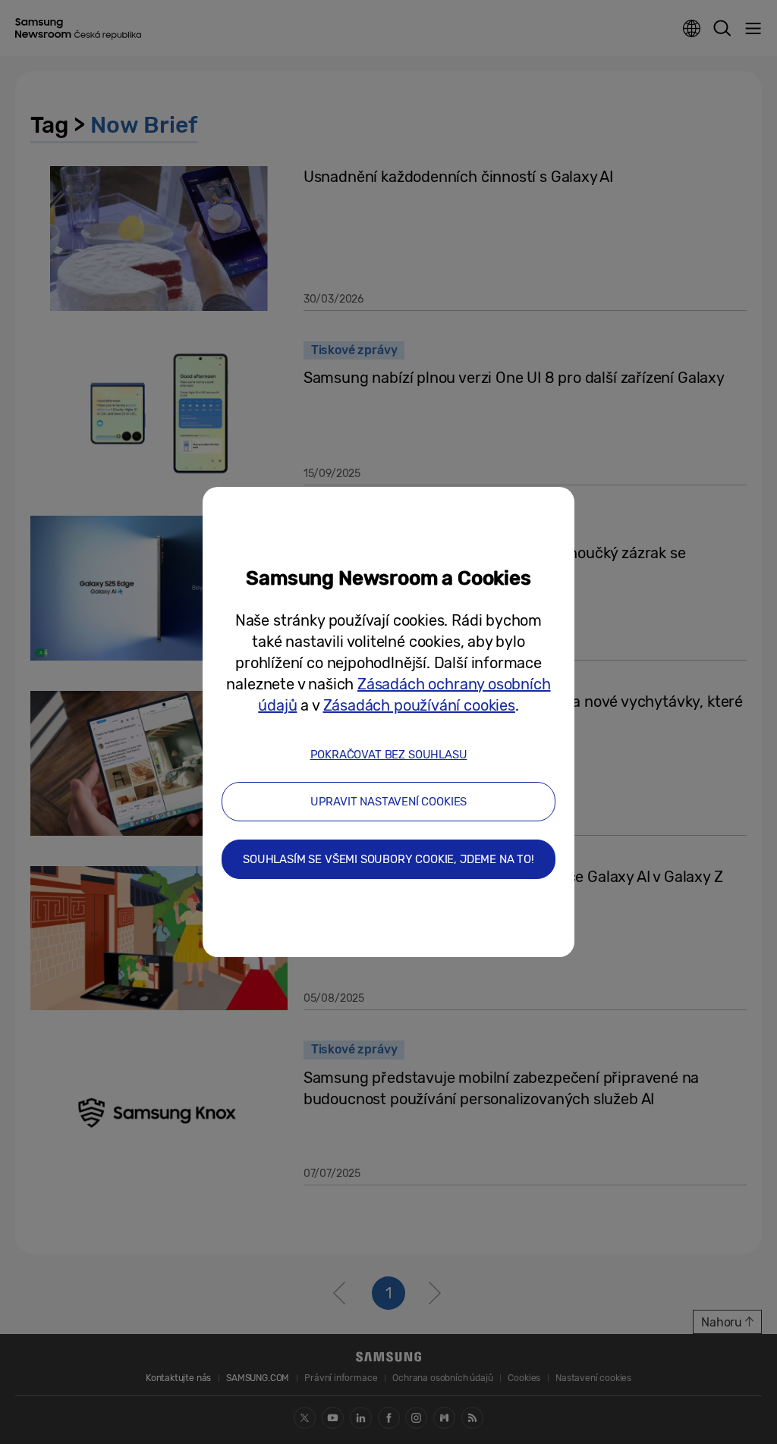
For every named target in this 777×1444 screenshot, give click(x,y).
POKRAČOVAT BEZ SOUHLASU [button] (388, 754)
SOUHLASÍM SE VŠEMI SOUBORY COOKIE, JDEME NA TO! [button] (388, 859)
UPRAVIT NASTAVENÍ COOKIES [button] (388, 801)
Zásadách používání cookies (419, 705)
